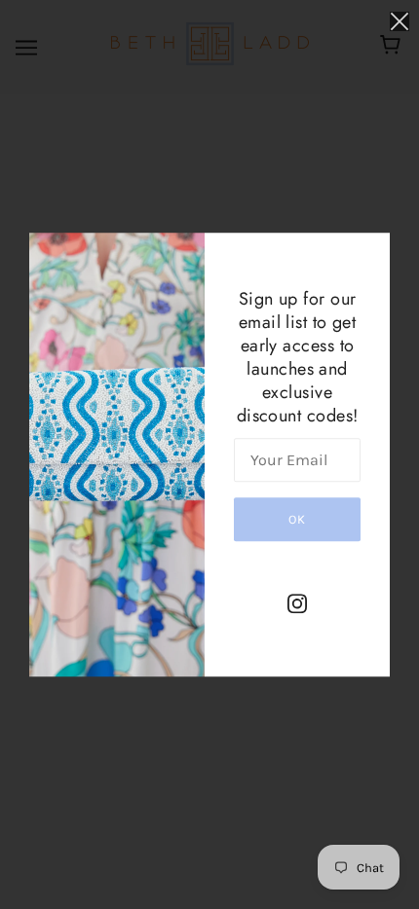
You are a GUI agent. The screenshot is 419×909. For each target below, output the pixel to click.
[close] (399, 21)
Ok (297, 519)
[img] (297, 603)
